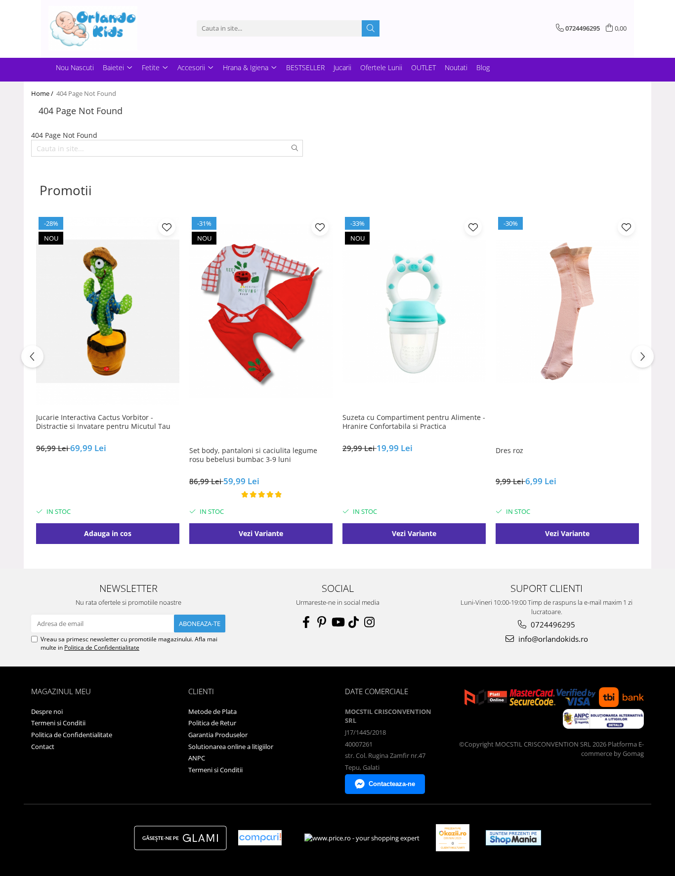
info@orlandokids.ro (552, 639)
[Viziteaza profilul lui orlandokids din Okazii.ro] (452, 837)
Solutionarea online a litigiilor (230, 746)
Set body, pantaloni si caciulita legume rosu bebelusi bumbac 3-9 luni (253, 455)
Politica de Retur (212, 722)
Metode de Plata (212, 711)
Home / (43, 93)
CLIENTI (201, 691)
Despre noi (47, 711)
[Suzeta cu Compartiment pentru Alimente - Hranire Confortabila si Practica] (414, 311)
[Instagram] (369, 622)
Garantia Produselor (218, 734)
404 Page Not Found (86, 93)
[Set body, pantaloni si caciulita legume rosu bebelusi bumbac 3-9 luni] (261, 311)
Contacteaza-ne (392, 784)
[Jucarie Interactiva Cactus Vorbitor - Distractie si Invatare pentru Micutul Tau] (107, 311)
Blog (483, 67)
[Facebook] (306, 622)
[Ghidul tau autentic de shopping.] (260, 837)
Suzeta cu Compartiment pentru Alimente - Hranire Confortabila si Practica (413, 422)
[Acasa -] (97, 28)
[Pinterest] (322, 622)
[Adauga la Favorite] (166, 227)
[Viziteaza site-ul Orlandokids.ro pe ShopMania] (513, 837)
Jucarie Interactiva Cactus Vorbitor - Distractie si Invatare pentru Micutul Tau (103, 422)
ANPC (196, 757)
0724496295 (552, 624)
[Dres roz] (567, 311)
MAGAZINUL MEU (61, 691)
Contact (42, 746)
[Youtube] (337, 622)
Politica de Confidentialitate (101, 647)
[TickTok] (353, 622)
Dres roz (509, 450)
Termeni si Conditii (58, 722)
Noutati (456, 67)
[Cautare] (371, 28)
